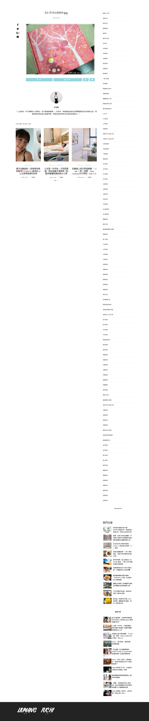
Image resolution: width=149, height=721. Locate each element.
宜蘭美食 (105, 269)
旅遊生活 (105, 18)
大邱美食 (105, 249)
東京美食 (105, 350)
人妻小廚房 (106, 78)
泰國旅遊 (105, 380)
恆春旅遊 (105, 284)
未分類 (105, 43)
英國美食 (105, 68)
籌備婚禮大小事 (107, 99)
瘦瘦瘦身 (105, 28)
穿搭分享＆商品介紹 (108, 405)
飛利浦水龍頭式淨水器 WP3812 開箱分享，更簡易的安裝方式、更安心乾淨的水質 (122, 530)
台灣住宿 (105, 199)
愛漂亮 (105, 33)
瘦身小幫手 (106, 395)
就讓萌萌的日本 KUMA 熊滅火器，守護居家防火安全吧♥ (122, 569)
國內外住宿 (106, 38)
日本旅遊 (105, 330)
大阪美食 (105, 259)
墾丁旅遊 (105, 239)
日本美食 (105, 335)
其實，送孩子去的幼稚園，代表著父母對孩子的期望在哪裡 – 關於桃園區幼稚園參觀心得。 (123, 538)
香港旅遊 (105, 490)
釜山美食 (105, 460)
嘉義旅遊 (105, 219)
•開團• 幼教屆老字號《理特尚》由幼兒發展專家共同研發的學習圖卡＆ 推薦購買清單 (122, 685)
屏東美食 (105, 279)
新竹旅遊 (105, 320)
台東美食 (105, 194)
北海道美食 (106, 149)
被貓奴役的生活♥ (107, 104)
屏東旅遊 (105, 274)
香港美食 (105, 73)
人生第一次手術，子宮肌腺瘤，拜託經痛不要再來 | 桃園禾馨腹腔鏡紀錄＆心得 (56, 171)
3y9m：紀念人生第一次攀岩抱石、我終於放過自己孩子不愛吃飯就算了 (122, 661)
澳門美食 (105, 63)
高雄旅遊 (105, 495)
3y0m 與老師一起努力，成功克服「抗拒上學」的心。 (122, 692)
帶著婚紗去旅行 (107, 88)
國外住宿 (105, 224)
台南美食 (105, 53)
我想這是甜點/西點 (108, 309)
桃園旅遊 (105, 355)
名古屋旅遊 (106, 209)
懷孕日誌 (105, 294)
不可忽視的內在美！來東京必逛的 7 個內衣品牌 (122, 592)
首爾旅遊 (105, 480)
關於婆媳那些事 (107, 109)
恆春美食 (105, 289)
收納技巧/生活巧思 (108, 314)
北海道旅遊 (106, 144)
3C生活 (105, 114)
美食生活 (105, 23)
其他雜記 (105, 83)
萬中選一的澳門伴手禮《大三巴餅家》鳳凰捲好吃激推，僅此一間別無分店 (122, 601)
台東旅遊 (105, 189)
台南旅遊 (105, 184)
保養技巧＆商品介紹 (108, 134)
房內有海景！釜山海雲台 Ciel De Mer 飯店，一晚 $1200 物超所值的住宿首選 (123, 562)
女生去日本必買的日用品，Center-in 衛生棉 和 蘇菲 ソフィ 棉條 (122, 546)
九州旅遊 (105, 119)
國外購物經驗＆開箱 (108, 229)
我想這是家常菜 (107, 304)
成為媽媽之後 (60, 165)
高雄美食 (105, 500)
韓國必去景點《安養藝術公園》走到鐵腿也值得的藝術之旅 (122, 584)
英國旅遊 (105, 425)
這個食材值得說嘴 (108, 435)
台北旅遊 (105, 174)
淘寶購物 (105, 385)
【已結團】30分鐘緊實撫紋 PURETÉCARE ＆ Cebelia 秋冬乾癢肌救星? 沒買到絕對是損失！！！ (117, 652)
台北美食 (105, 179)
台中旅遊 (105, 164)
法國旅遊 (105, 375)
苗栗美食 (105, 420)
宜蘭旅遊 (105, 264)
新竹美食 (105, 324)
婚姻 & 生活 (52, 165)
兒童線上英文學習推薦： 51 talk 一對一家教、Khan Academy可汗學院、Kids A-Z (84, 171)
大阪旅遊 (105, 254)
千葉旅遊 (105, 154)
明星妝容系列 (106, 340)
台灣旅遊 (105, 204)
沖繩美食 (105, 370)
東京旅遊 (105, 345)
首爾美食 (105, 485)
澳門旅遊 (105, 390)
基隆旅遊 (105, 234)
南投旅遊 (105, 159)
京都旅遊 (105, 129)
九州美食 (105, 124)
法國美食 (105, 58)
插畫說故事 (106, 93)
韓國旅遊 (105, 470)
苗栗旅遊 (105, 415)
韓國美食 (105, 475)
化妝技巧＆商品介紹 (108, 139)
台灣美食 (105, 48)
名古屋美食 (106, 214)
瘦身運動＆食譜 (107, 400)
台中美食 (105, 169)
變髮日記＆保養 (107, 430)
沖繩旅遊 (105, 365)
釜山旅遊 (105, 455)
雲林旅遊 (105, 465)
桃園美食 (105, 360)
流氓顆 (56, 107)
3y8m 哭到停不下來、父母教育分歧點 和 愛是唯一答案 (122, 669)
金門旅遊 (105, 445)
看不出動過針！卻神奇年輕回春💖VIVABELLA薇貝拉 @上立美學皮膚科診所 (28, 171)
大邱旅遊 (105, 244)
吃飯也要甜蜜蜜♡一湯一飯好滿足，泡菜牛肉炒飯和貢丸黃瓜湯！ (122, 554)
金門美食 (105, 450)
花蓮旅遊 (105, 410)
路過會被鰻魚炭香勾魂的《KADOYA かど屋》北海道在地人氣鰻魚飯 (122, 577)
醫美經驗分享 (28, 165)
